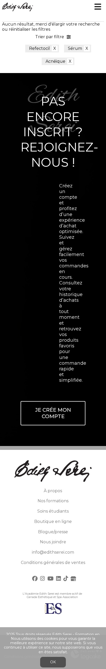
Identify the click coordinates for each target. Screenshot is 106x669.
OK (53, 662)
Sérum (75, 48)
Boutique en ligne (53, 521)
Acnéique (55, 61)
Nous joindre (53, 541)
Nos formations (53, 500)
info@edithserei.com (53, 552)
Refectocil (39, 48)
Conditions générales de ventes (53, 562)
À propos (53, 490)
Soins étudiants (53, 511)
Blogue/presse (53, 531)
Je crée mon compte (53, 413)
